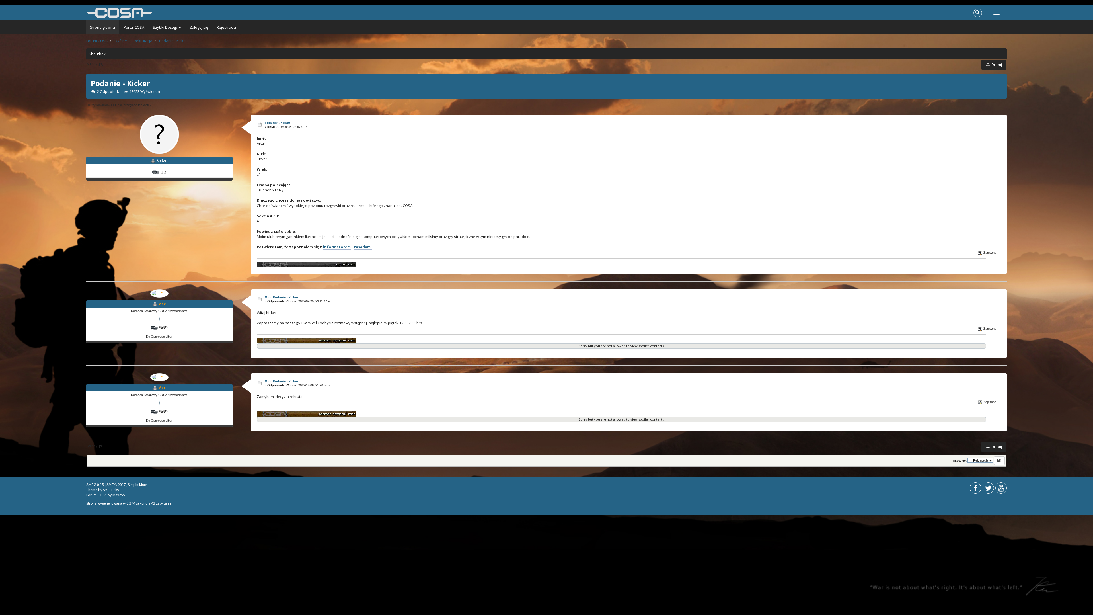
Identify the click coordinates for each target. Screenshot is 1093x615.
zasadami (363, 246)
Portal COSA (134, 27)
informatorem (337, 246)
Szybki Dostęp (165, 27)
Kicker (162, 160)
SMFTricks (111, 489)
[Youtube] (1001, 489)
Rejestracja (226, 27)
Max (162, 304)
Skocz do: (960, 460)
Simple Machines (141, 485)
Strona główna (102, 27)
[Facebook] (975, 489)
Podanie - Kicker (277, 122)
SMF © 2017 (116, 485)
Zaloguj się (199, 27)
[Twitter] (988, 489)
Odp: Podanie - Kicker (282, 297)
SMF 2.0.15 (95, 485)
